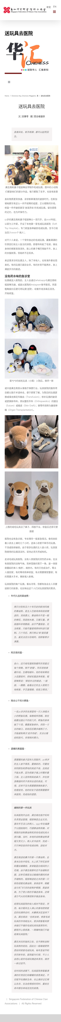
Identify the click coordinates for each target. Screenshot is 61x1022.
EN (54, 6)
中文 (48, 7)
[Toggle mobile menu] (54, 11)
